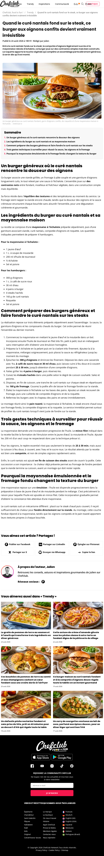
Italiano (69, 831)
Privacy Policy (41, 850)
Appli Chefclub (49, 824)
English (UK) (70, 818)
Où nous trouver (49, 818)
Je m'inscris (52, 793)
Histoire (46, 821)
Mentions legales (50, 831)
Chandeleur (29, 815)
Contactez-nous (49, 834)
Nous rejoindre (49, 837)
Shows (88, 4)
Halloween (28, 824)
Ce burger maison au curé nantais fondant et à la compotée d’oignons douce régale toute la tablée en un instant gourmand (77, 679)
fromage (48, 177)
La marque (47, 811)
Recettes (17, 4)
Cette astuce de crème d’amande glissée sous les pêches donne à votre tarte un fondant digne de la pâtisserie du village (76, 635)
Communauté (62, 4)
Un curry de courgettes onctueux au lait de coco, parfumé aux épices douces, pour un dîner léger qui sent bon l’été (76, 724)
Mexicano (69, 828)
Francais (69, 811)
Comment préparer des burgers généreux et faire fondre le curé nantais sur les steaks (49, 145)
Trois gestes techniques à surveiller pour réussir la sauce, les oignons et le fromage (48, 149)
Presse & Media (49, 828)
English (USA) (71, 821)
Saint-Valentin (30, 818)
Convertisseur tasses (32, 837)
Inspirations (44, 4)
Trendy (30, 4)
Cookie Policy (54, 850)
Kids (26, 831)
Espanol (69, 824)
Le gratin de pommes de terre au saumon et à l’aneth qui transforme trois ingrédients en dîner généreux (26, 635)
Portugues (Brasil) (73, 834)
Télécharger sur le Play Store (62, 757)
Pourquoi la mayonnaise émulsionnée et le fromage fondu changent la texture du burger (51, 153)
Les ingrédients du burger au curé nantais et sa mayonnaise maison (40, 141)
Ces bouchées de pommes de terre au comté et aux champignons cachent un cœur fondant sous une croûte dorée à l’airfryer (26, 679)
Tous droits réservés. (67, 847)
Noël (26, 828)
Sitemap (64, 850)
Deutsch (69, 815)
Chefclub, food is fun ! (13, 12)
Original (27, 834)
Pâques (27, 821)
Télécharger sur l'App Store (40, 757)
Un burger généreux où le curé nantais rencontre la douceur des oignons (43, 137)
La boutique (48, 815)
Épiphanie (28, 811)
